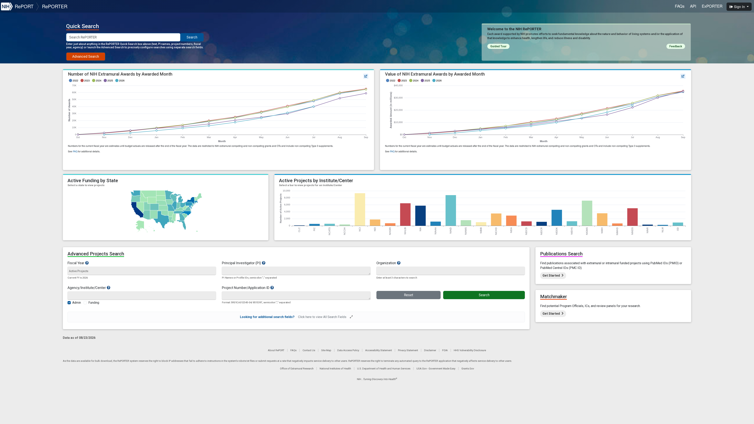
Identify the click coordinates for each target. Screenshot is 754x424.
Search (192, 37)
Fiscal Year (76, 263)
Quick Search (82, 26)
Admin (76, 302)
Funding (93, 302)
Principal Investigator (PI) (241, 263)
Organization (386, 263)
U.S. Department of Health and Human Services (383, 368)
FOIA (445, 350)
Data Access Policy (348, 350)
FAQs (679, 6)
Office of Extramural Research (297, 368)
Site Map (326, 350)
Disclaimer (430, 350)
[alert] (296, 317)
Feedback (675, 46)
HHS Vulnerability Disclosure (470, 350)
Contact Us (309, 350)
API (693, 6)
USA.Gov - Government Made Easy (435, 368)
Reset (408, 295)
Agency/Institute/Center (87, 288)
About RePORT (276, 350)
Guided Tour (498, 46)
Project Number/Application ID (245, 288)
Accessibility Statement (378, 350)
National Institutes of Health (335, 368)
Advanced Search (85, 56)
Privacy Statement (408, 350)
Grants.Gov (467, 368)
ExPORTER (712, 6)
